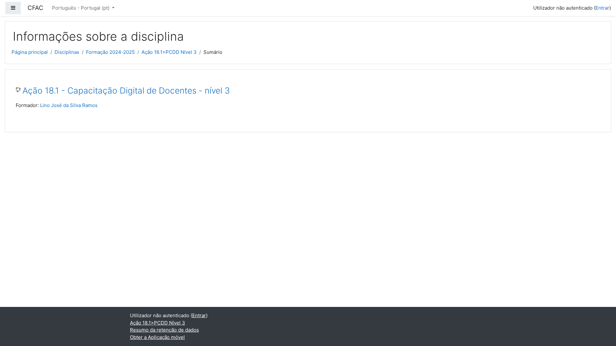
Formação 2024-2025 (110, 52)
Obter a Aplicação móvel (157, 337)
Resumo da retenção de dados (164, 330)
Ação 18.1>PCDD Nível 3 (169, 52)
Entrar (602, 8)
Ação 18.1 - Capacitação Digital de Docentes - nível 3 (126, 90)
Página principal (30, 52)
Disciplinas (67, 52)
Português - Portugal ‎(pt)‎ (81, 8)
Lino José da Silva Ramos (69, 105)
